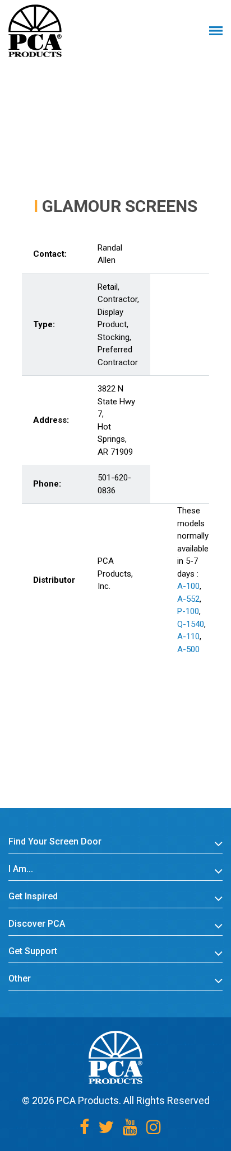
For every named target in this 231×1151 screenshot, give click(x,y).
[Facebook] (84, 1127)
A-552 (188, 599)
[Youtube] (130, 1127)
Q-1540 (190, 624)
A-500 (188, 649)
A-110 (188, 636)
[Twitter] (106, 1127)
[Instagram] (153, 1127)
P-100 (188, 611)
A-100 (188, 586)
